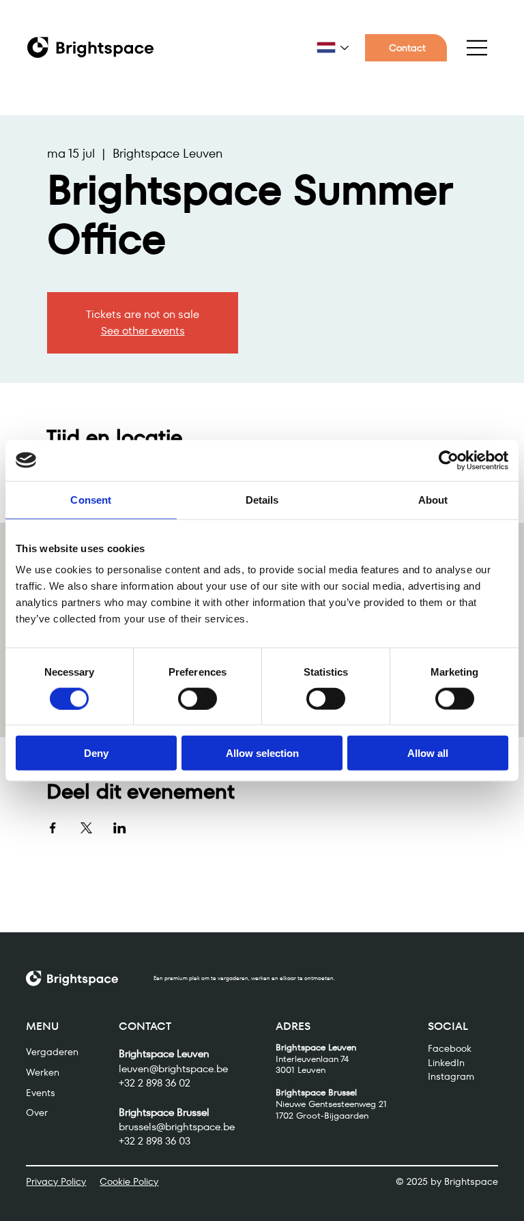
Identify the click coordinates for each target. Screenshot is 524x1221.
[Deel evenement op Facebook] (52, 827)
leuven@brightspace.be (173, 1068)
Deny (96, 753)
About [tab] (433, 499)
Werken (42, 1072)
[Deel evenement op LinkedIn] (119, 827)
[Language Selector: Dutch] (332, 47)
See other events (143, 331)
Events (40, 1093)
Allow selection (262, 753)
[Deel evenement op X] (86, 827)
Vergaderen (52, 1052)
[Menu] (478, 48)
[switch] (197, 698)
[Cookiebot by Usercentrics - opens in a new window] (448, 460)
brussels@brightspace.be (177, 1126)
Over (37, 1112)
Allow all (427, 753)
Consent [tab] (90, 499)
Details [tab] (262, 499)
